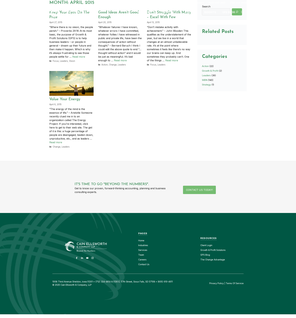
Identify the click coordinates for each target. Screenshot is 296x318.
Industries (143, 245)
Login (209, 245)
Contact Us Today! (199, 189)
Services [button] (168, 12)
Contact (186, 2)
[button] (242, 12)
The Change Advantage (212, 259)
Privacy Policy (216, 283)
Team (141, 254)
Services (142, 250)
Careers (199, 2)
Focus (56, 61)
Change (113, 64)
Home (141, 240)
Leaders (64, 61)
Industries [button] (144, 12)
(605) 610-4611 (217, 2)
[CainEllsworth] (73, 11)
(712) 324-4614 (238, 2)
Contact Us (143, 264)
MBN (204, 80)
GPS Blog (228, 12)
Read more (78, 56)
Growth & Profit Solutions (213, 250)
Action (104, 64)
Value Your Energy (64, 99)
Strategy (206, 84)
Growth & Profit (210, 70)
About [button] (189, 12)
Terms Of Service (235, 283)
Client (203, 245)
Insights (210, 12)
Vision (72, 61)
